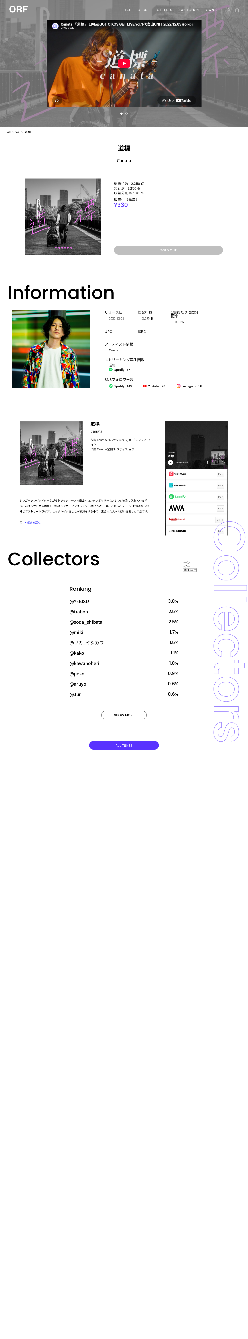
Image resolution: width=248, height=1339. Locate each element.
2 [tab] (126, 113)
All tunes (13, 132)
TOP (128, 10)
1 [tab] (121, 113)
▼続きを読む (33, 522)
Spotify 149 (123, 386)
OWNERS (212, 10)
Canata (124, 160)
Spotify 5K (122, 369)
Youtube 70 (156, 386)
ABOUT (143, 10)
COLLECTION (189, 10)
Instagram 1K (192, 386)
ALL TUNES (164, 10)
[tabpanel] (124, 63)
